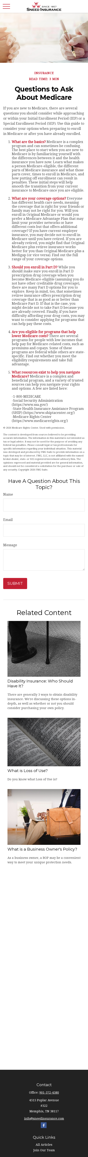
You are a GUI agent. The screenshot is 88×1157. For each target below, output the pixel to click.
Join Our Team (44, 1150)
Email (8, 520)
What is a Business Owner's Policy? (42, 849)
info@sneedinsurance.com (44, 1118)
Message (10, 545)
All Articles (44, 1144)
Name (8, 494)
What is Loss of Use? (27, 770)
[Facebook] (44, 1125)
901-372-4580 (49, 1092)
